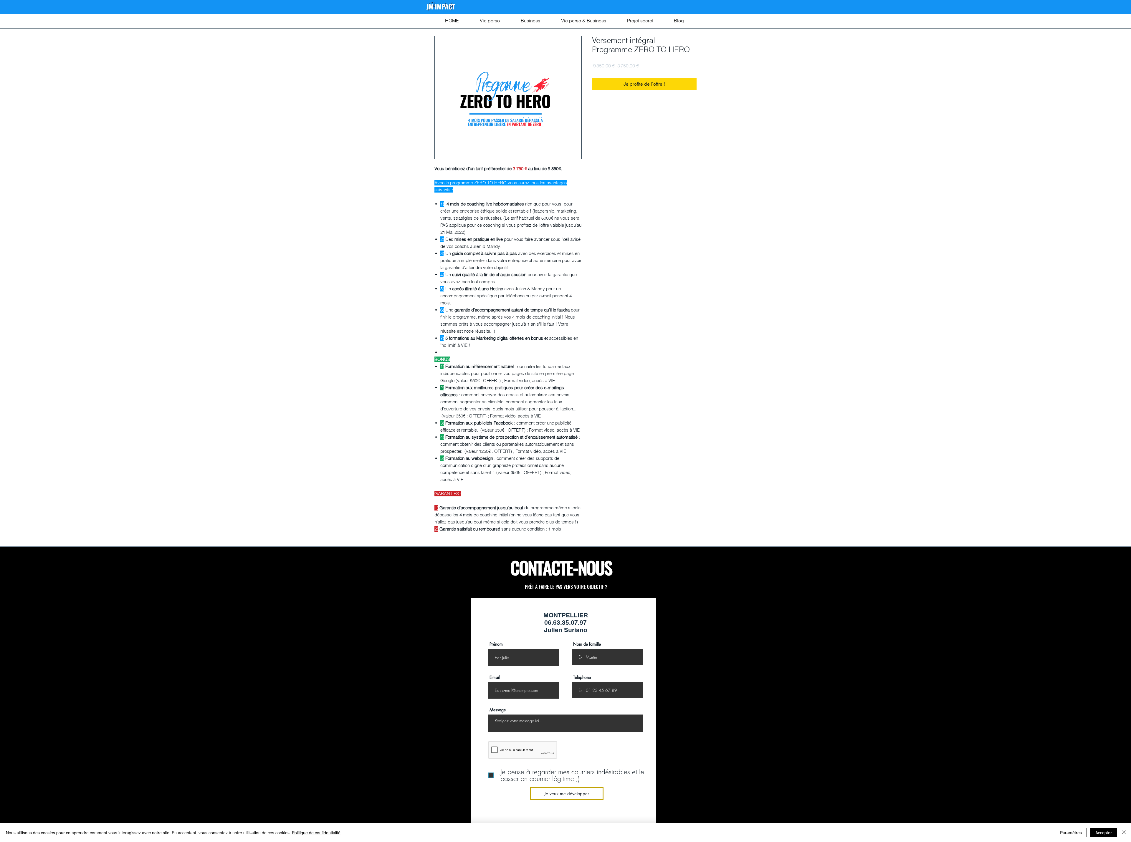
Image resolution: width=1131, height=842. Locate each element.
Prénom (496, 644)
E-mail (495, 677)
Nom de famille (587, 644)
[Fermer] (1123, 832)
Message (498, 710)
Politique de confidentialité (316, 833)
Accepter (1103, 833)
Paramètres (1071, 833)
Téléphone (582, 677)
